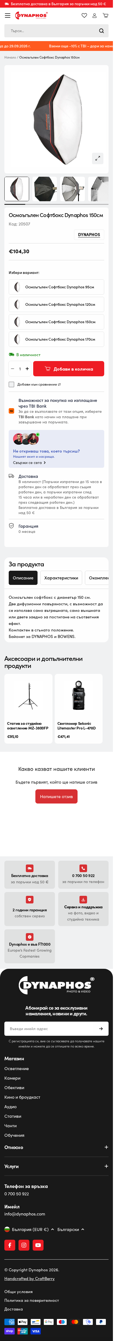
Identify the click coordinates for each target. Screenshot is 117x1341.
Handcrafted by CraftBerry (29, 1278)
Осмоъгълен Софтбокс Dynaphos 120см (60, 299)
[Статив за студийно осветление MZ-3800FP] (27, 689)
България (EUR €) (30, 1229)
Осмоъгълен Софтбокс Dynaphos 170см (60, 334)
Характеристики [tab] (61, 572)
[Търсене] (101, 30)
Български (68, 1229)
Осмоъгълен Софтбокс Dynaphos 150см (60, 316)
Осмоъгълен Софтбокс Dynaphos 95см (59, 282)
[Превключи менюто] (7, 15)
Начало (10, 57)
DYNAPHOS (89, 229)
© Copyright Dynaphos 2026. (31, 1269)
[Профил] (95, 15)
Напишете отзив (56, 794)
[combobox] (56, 30)
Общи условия (18, 1291)
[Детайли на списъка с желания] (84, 15)
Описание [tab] (23, 572)
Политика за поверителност (31, 1300)
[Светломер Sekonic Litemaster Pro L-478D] (76, 689)
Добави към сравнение (37, 379)
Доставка (13, 1309)
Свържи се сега (27, 457)
